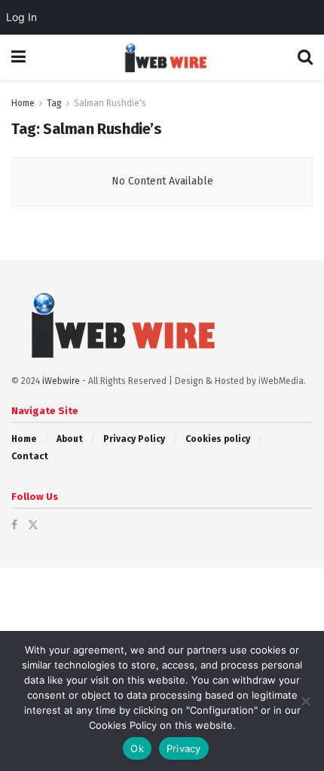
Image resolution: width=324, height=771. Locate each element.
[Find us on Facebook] (14, 525)
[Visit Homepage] (161, 57)
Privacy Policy (134, 439)
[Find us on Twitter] (33, 525)
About (70, 439)
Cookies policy (217, 439)
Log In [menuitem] (21, 17)
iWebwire (61, 381)
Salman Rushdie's (110, 103)
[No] (305, 701)
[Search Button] (305, 57)
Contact (29, 456)
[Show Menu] (18, 57)
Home (23, 103)
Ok (137, 748)
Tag (54, 103)
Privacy (184, 748)
